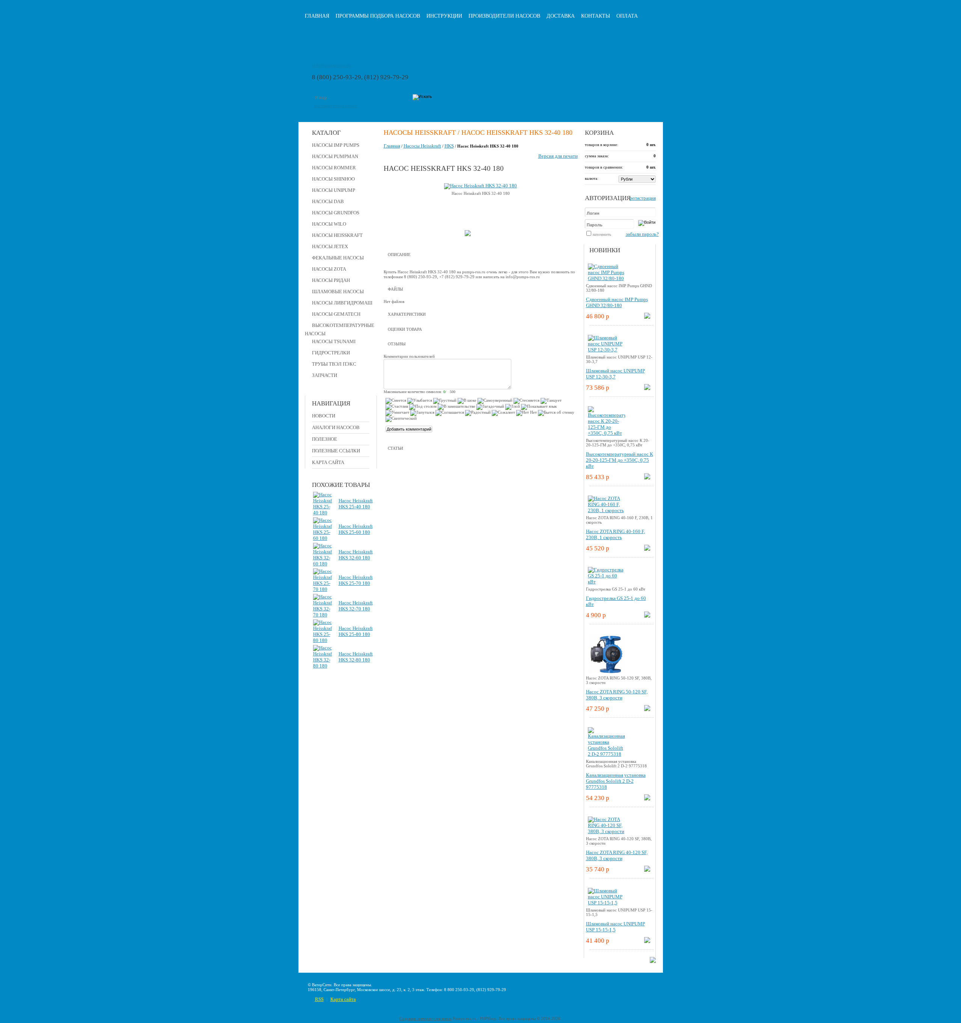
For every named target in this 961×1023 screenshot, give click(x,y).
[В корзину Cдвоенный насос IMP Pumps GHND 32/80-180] (647, 317)
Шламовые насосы (338, 291)
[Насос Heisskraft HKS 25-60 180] (322, 538)
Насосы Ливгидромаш (342, 303)
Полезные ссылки (336, 450)
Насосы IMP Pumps (335, 145)
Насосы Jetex (330, 246)
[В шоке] (467, 401)
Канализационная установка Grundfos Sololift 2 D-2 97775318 (616, 781)
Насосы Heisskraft (337, 235)
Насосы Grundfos (335, 212)
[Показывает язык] (539, 407)
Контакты (595, 16)
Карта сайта (328, 462)
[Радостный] (478, 413)
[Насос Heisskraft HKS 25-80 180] (322, 640)
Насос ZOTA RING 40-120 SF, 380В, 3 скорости (617, 855)
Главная (317, 16)
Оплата (627, 16)
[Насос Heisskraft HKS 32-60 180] (322, 563)
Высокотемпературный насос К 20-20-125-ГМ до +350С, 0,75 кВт (619, 460)
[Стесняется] (526, 401)
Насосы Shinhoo (333, 179)
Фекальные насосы (338, 258)
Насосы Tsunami (333, 341)
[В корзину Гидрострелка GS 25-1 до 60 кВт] (647, 616)
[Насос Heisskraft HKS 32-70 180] (322, 615)
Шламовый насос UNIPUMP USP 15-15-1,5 (615, 927)
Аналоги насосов (336, 427)
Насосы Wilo (329, 224)
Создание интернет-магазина (425, 1018)
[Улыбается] (419, 401)
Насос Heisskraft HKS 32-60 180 (356, 554)
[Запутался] (422, 413)
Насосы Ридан (331, 280)
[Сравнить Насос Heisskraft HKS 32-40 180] (468, 234)
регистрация (643, 198)
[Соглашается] (449, 413)
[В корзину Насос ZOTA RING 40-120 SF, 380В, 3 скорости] (647, 870)
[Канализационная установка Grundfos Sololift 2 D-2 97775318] (606, 754)
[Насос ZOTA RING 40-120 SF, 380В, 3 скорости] (606, 831)
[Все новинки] (653, 961)
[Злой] (512, 407)
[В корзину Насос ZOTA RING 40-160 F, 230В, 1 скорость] (647, 549)
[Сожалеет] (503, 413)
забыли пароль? (642, 234)
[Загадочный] (490, 407)
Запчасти (324, 375)
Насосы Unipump (333, 190)
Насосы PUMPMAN (335, 156)
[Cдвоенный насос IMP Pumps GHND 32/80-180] (606, 278)
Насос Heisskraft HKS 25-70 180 (356, 580)
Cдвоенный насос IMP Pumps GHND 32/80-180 (617, 302)
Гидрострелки (331, 353)
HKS (449, 146)
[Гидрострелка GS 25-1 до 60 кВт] (606, 582)
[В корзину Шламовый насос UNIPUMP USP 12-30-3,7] (647, 388)
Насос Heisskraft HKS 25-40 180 (356, 503)
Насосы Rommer (334, 167)
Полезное (324, 439)
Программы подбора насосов (378, 16)
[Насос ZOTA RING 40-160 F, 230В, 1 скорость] (606, 510)
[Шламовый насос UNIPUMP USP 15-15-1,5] (606, 902)
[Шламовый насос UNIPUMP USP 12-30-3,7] (606, 350)
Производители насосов (504, 16)
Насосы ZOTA (329, 269)
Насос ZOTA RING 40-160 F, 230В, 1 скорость (615, 534)
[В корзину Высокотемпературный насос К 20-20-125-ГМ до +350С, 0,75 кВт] (647, 478)
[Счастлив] (397, 407)
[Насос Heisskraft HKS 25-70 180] (322, 589)
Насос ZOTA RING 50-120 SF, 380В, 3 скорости (617, 695)
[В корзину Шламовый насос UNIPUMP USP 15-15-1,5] (647, 941)
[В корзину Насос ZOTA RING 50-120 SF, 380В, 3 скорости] (647, 709)
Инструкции (444, 16)
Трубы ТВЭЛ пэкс (334, 364)
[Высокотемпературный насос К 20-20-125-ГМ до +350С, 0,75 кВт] (606, 433)
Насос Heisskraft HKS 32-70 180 (356, 606)
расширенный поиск (335, 105)
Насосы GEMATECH (336, 314)
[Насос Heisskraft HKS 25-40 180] (322, 512)
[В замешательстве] (456, 407)
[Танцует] (551, 401)
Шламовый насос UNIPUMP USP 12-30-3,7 (615, 374)
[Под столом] (423, 407)
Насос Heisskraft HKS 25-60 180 (356, 529)
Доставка (561, 16)
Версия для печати (558, 156)
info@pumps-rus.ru (331, 65)
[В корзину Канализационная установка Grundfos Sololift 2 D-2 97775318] (647, 799)
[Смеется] (396, 401)
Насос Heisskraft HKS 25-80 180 (356, 631)
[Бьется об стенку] (556, 413)
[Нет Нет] (526, 413)
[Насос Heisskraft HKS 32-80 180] (322, 666)
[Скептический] (401, 419)
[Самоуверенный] (494, 401)
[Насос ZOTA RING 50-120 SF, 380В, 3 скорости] (606, 674)
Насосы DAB (328, 201)
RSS (319, 999)
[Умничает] (397, 413)
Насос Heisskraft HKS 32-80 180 (356, 657)
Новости (323, 416)
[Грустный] (444, 401)
